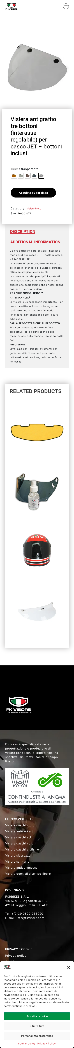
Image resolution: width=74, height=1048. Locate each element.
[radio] (14, 175)
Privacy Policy (46, 1043)
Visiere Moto (34, 208)
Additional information (35, 242)
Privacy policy (15, 955)
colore (14, 169)
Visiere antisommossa (21, 867)
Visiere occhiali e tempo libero (28, 873)
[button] (68, 967)
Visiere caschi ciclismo (22, 849)
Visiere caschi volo (19, 843)
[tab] (23, 232)
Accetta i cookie (37, 1016)
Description (22, 231)
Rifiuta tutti (37, 1026)
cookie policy (26, 1043)
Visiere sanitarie (17, 861)
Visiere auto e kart (19, 831)
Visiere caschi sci (18, 837)
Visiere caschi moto (20, 825)
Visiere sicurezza (18, 855)
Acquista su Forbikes (33, 192)
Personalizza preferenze (37, 1036)
